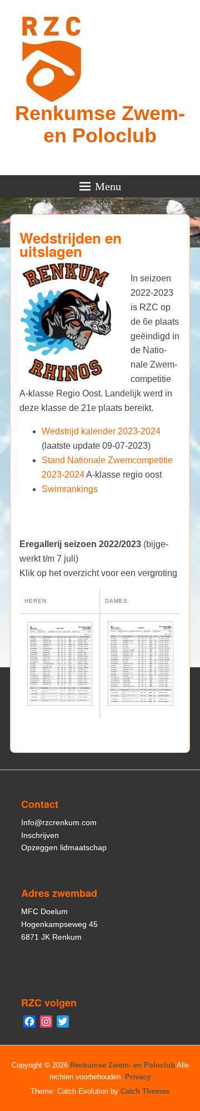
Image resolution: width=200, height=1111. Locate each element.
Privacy (138, 1077)
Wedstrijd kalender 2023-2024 (101, 431)
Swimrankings (70, 489)
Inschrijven (40, 835)
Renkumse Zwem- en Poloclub (100, 124)
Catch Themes (145, 1091)
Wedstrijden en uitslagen (70, 244)
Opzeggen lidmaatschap (64, 847)
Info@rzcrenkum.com (59, 822)
